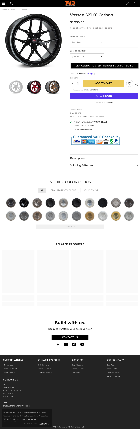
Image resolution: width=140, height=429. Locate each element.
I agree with (78, 90)
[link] (18, 299)
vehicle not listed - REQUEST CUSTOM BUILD (104, 65)
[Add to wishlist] (129, 83)
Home (4, 10)
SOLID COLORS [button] (91, 190)
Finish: (77, 36)
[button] (10, 202)
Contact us (70, 337)
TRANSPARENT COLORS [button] (63, 190)
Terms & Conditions (90, 90)
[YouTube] (82, 344)
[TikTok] (74, 344)
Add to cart (103, 83)
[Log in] (127, 3)
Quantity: (74, 78)
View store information (83, 130)
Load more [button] (70, 226)
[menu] (3, 3)
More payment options (104, 102)
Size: (78, 51)
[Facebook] (58, 344)
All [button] (42, 190)
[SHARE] (135, 84)
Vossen (79, 110)
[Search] (11, 3)
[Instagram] (66, 344)
